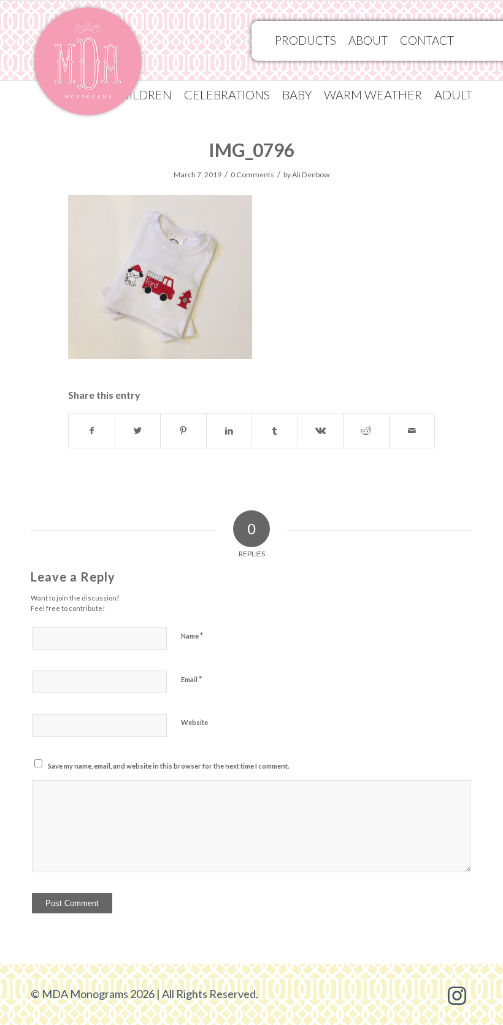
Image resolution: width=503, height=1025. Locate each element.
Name (192, 635)
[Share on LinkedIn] (229, 430)
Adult (453, 94)
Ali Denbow (310, 174)
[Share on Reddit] (366, 430)
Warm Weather (373, 94)
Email (191, 679)
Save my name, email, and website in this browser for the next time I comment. (168, 766)
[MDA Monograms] (88, 65)
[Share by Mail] (412, 430)
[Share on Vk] (321, 430)
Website (194, 722)
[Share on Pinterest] (183, 430)
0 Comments (252, 174)
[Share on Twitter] (138, 430)
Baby (297, 94)
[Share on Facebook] (92, 430)
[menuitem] (227, 94)
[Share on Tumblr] (275, 430)
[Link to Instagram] (457, 994)
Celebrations (227, 94)
